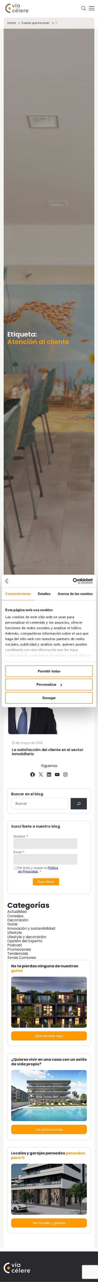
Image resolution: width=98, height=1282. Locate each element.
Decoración (17, 920)
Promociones (19, 949)
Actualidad (16, 911)
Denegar (49, 698)
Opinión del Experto (24, 941)
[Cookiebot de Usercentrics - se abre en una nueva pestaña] (73, 581)
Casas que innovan (35, 23)
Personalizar (46, 684)
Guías (12, 924)
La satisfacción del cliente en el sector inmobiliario (47, 752)
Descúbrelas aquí (49, 1036)
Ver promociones (49, 1129)
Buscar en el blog (27, 794)
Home (11, 23)
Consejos (15, 916)
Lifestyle (14, 932)
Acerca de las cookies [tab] (75, 593)
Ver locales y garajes (49, 1223)
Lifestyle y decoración (26, 937)
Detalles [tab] (44, 593)
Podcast (14, 945)
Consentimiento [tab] (18, 593)
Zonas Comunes (21, 957)
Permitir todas (49, 671)
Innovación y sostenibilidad (31, 928)
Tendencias (17, 953)
